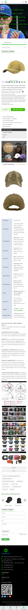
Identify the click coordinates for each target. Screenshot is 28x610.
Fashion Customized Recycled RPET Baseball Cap (9, 505)
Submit (5, 539)
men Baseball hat (16, 486)
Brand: (4, 118)
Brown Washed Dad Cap (8, 481)
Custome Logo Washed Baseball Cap (11, 476)
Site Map (19, 604)
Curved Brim (5, 484)
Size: (4, 122)
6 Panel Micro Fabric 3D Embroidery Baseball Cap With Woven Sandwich (19, 505)
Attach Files (5, 531)
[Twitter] (7, 596)
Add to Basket (19, 109)
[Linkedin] (5, 596)
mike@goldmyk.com (9, 565)
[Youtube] (10, 596)
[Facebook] (2, 596)
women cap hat (6, 486)
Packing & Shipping (7, 132)
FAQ (4, 137)
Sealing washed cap (7, 478)
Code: (4, 120)
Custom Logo (14, 484)
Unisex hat (4, 489)
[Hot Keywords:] (25, 47)
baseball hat (19, 481)
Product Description (7, 129)
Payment (5, 134)
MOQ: (4, 126)
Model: (4, 116)
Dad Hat (12, 489)
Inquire (5, 109)
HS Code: (5, 124)
